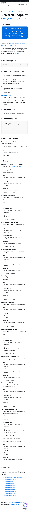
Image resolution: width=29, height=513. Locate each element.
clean (2, 78)
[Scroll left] (17, 4)
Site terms (9, 511)
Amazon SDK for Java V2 (10, 485)
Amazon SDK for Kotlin (9, 489)
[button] (5, 24)
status (7, 130)
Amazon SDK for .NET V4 (10, 479)
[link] (23, 11)
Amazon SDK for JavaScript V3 (11, 487)
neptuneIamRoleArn (6, 95)
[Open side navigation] (2, 8)
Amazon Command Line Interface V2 (13, 477)
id (1, 86)
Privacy (4, 511)
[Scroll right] (26, 4)
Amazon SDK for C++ (9, 481)
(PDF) (22, 36)
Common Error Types (16, 166)
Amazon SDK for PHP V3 (10, 491)
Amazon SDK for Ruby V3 (10, 495)
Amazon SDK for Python (10, 493)
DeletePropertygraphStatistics (16, 502)
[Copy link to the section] (2, 60)
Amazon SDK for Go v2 (9, 483)
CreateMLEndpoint (14, 504)
